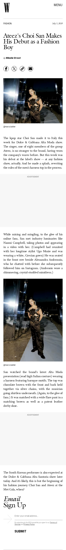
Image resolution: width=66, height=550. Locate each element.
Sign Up (14, 502)
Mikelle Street (13, 57)
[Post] (14, 68)
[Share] (6, 68)
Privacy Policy (29, 524)
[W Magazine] (6, 7)
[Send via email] (30, 68)
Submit (20, 531)
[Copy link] (22, 68)
